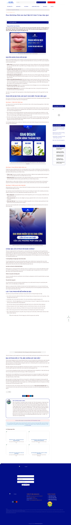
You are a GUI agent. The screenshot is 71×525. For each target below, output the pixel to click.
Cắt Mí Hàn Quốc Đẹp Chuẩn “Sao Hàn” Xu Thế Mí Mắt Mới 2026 (39, 453)
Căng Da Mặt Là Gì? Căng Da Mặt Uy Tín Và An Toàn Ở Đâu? (16, 453)
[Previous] (54, 115)
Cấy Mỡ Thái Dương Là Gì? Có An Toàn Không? (60, 163)
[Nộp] (35, 2)
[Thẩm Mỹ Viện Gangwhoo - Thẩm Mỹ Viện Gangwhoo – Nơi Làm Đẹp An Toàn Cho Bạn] (10, 2)
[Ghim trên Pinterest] (29, 396)
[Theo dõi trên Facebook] (13, 502)
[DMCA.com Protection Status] (49, 504)
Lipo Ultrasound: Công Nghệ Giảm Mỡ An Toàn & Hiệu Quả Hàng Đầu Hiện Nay (39, 440)
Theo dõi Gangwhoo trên (10, 12)
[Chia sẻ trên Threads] (27, 396)
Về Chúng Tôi (9, 6)
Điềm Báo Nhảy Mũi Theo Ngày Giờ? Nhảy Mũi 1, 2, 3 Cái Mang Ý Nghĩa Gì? (59, 129)
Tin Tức (52, 6)
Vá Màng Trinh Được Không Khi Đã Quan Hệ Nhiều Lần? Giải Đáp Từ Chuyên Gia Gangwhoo (60, 156)
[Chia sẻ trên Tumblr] (32, 396)
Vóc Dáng (26, 6)
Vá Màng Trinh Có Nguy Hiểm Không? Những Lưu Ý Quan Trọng (59, 159)
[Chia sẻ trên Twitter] (25, 396)
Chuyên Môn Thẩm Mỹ (15, 9)
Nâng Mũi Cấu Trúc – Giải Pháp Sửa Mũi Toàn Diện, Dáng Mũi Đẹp (16, 440)
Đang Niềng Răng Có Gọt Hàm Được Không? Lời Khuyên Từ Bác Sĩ (60, 149)
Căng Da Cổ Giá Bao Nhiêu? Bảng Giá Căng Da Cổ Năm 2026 (60, 152)
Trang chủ (9, 9)
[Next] (64, 115)
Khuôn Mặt (18, 6)
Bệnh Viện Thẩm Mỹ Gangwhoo (59, 140)
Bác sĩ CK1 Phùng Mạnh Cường (34, 420)
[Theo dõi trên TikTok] (15, 502)
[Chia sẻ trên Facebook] (23, 396)
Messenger (68, 317)
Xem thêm (29, 425)
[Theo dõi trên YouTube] (16, 502)
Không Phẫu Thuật (35, 6)
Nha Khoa (45, 6)
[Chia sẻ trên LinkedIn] (30, 396)
